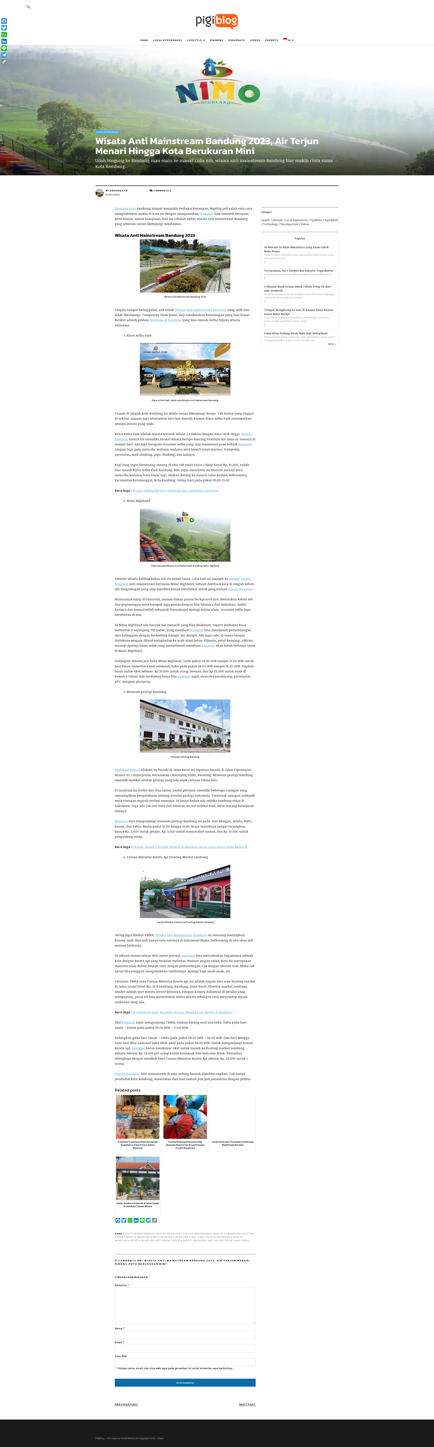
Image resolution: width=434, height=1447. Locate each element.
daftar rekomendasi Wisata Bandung (153, 1233)
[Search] (28, 7)
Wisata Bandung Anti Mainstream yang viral (216, 1240)
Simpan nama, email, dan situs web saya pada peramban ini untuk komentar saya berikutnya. (175, 1368)
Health (265, 220)
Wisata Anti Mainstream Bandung (181, 935)
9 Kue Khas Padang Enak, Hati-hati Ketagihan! (296, 333)
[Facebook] (4, 21)
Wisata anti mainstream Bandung (200, 310)
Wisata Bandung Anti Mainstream (155, 1240)
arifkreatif (119, 190)
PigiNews (216, 40)
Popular (299, 238)
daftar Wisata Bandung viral (175, 1237)
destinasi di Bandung (166, 320)
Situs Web (121, 1356)
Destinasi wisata (127, 769)
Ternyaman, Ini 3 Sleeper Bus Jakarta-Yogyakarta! (298, 270)
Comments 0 (162, 190)
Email (119, 1342)
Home (144, 40)
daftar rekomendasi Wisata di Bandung (212, 1233)
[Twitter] (4, 27)
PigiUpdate (236, 40)
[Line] (4, 48)
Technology (270, 224)
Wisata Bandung (127, 1073)
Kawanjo (207, 213)
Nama (119, 1328)
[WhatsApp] (4, 34)
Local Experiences (167, 40)
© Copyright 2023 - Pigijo (150, 1438)
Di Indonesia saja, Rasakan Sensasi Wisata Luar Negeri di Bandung (182, 1012)
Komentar (122, 1285)
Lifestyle (194, 40)
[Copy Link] (4, 61)
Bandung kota (125, 208)
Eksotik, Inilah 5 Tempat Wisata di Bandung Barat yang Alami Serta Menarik (190, 847)
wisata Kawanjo (240, 589)
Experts (271, 40)
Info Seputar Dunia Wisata (121, 1438)
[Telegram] (4, 55)
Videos (255, 40)
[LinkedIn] (4, 41)
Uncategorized (289, 224)
